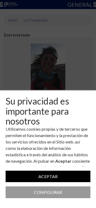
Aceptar (48, 176)
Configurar (48, 192)
